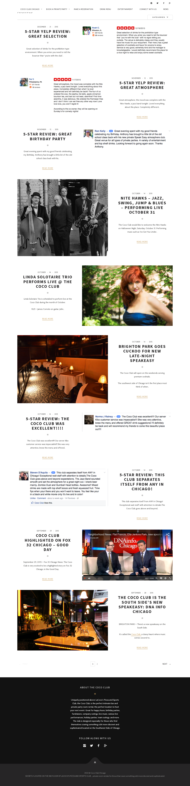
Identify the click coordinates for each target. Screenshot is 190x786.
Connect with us (148, 9)
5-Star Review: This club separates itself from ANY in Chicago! (142, 481)
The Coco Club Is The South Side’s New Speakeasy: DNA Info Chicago (142, 604)
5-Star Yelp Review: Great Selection (48, 34)
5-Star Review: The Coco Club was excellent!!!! (48, 423)
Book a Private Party (56, 9)
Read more (47, 65)
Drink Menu (105, 9)
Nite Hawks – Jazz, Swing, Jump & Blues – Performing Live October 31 (142, 205)
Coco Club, (136, 634)
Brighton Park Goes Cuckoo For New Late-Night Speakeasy (142, 353)
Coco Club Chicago (30, 9)
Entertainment (125, 9)
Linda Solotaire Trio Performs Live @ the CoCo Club (47, 281)
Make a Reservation (83, 9)
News (166, 9)
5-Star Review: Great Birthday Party (47, 136)
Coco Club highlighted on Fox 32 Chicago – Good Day (48, 542)
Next (164, 664)
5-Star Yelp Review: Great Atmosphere (142, 85)
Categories (158, 17)
